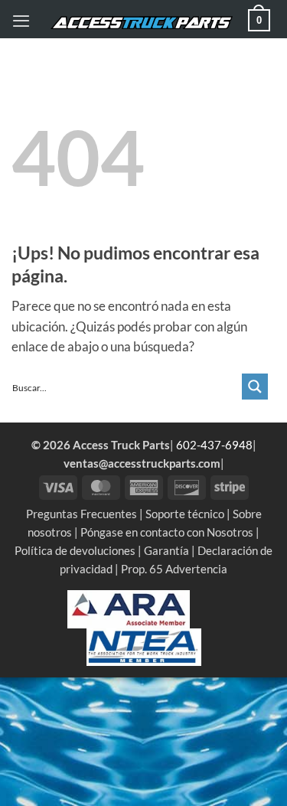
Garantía (166, 550)
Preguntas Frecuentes (81, 513)
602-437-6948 (214, 445)
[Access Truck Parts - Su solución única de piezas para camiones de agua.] (141, 23)
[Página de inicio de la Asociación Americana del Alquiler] (128, 608)
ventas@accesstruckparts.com (142, 463)
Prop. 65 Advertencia (174, 569)
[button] (21, 21)
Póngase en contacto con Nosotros (166, 532)
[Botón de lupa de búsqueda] (255, 387)
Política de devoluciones (75, 550)
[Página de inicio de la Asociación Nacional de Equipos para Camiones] (143, 645)
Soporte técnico (184, 513)
